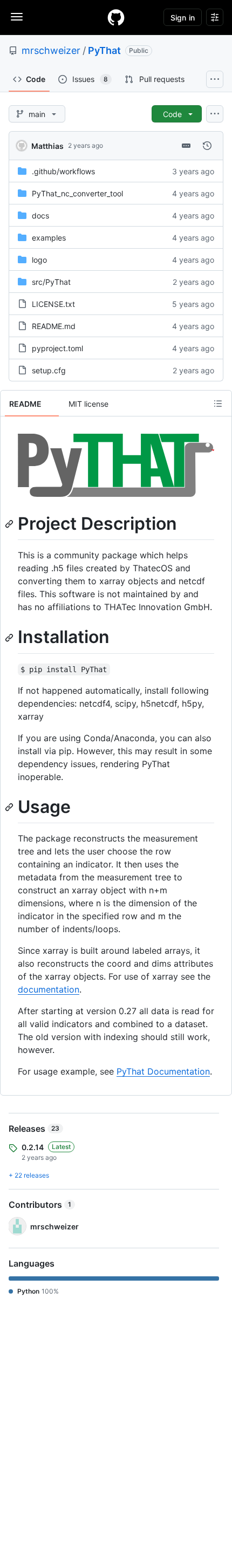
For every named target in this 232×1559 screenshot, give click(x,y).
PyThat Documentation (163, 1071)
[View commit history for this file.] (207, 145)
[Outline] (218, 403)
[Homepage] (116, 17)
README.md (54, 326)
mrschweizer (51, 50)
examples (49, 237)
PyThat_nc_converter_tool (77, 193)
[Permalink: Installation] (10, 637)
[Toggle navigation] (17, 17)
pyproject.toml (57, 348)
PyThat (104, 50)
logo (39, 259)
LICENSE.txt (53, 304)
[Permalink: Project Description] (10, 523)
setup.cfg (49, 370)
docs (40, 215)
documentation (48, 989)
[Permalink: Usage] (10, 807)
